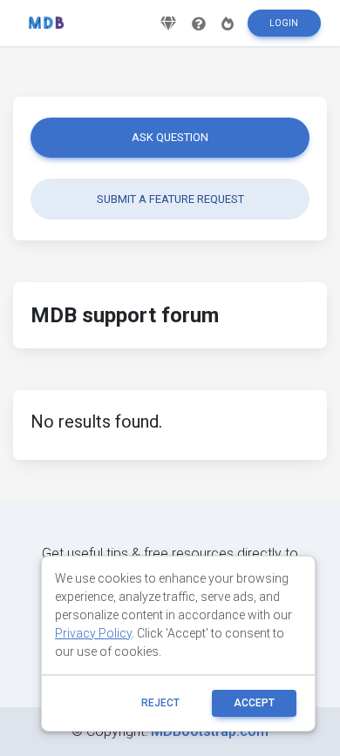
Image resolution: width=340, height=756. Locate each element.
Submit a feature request (170, 199)
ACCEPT (254, 703)
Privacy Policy (93, 633)
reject (160, 703)
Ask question (170, 137)
